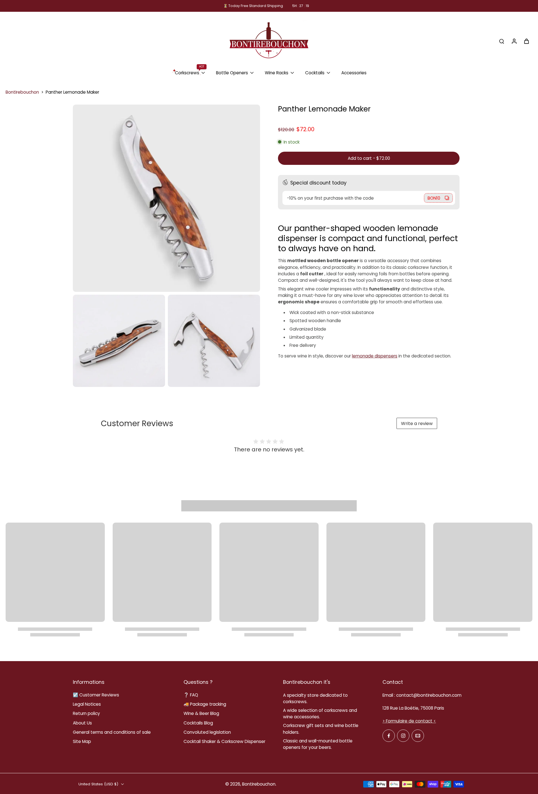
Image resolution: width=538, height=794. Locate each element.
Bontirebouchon (22, 92)
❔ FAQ (191, 695)
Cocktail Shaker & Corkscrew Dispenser (224, 741)
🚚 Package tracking (205, 704)
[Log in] (514, 41)
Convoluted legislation (207, 732)
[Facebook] (388, 736)
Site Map (82, 741)
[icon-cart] (526, 41)
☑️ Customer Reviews (96, 695)
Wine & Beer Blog (201, 713)
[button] (369, 158)
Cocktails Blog (198, 723)
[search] (501, 41)
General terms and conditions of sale (112, 732)
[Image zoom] (166, 198)
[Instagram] (403, 736)
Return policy (86, 713)
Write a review (417, 423)
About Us (82, 723)
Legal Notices (87, 704)
